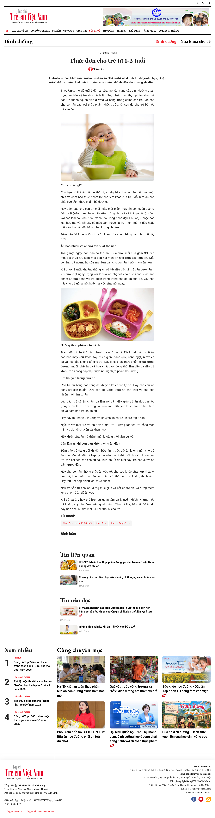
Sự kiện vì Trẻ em (169, 31)
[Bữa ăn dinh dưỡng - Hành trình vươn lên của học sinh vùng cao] (186, 715)
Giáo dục (68, 31)
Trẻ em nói (135, 31)
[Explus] (107, 542)
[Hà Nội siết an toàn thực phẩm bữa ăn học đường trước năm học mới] (81, 669)
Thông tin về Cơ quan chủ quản (39, 811)
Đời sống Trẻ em (40, 31)
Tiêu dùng (109, 31)
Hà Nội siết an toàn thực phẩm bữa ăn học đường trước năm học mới (81, 691)
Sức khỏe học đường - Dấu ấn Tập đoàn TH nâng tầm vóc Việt (185, 689)
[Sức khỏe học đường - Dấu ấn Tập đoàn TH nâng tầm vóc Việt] (186, 669)
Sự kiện (56, 31)
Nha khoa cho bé (196, 41)
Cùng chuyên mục (80, 650)
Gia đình (81, 31)
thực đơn (101, 523)
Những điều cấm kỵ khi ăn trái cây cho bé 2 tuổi (107, 626)
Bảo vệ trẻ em (20, 31)
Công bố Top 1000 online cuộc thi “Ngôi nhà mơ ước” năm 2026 (32, 720)
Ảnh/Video (150, 31)
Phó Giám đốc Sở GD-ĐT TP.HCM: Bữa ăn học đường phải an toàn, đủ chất (81, 736)
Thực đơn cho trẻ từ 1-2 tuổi (77, 523)
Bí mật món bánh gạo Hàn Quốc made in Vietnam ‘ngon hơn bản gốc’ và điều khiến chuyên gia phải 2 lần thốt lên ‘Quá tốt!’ (115, 609)
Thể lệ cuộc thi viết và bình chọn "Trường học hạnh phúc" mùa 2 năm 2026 (33, 685)
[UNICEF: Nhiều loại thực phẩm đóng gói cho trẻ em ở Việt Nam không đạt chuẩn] (69, 565)
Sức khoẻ (94, 31)
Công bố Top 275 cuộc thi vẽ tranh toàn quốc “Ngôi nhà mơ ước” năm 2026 (32, 666)
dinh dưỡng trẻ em (120, 523)
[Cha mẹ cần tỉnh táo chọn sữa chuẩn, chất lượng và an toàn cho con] (69, 580)
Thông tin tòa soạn (13, 811)
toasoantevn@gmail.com (199, 788)
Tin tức (18, 657)
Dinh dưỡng (18, 42)
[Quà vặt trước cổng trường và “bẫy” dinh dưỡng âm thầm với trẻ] (134, 669)
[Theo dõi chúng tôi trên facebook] (197, 3)
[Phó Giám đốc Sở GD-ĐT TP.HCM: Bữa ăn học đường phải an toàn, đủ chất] (81, 715)
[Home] (7, 31)
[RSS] (203, 3)
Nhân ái (121, 31)
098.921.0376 (204, 792)
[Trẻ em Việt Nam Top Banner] (134, 17)
